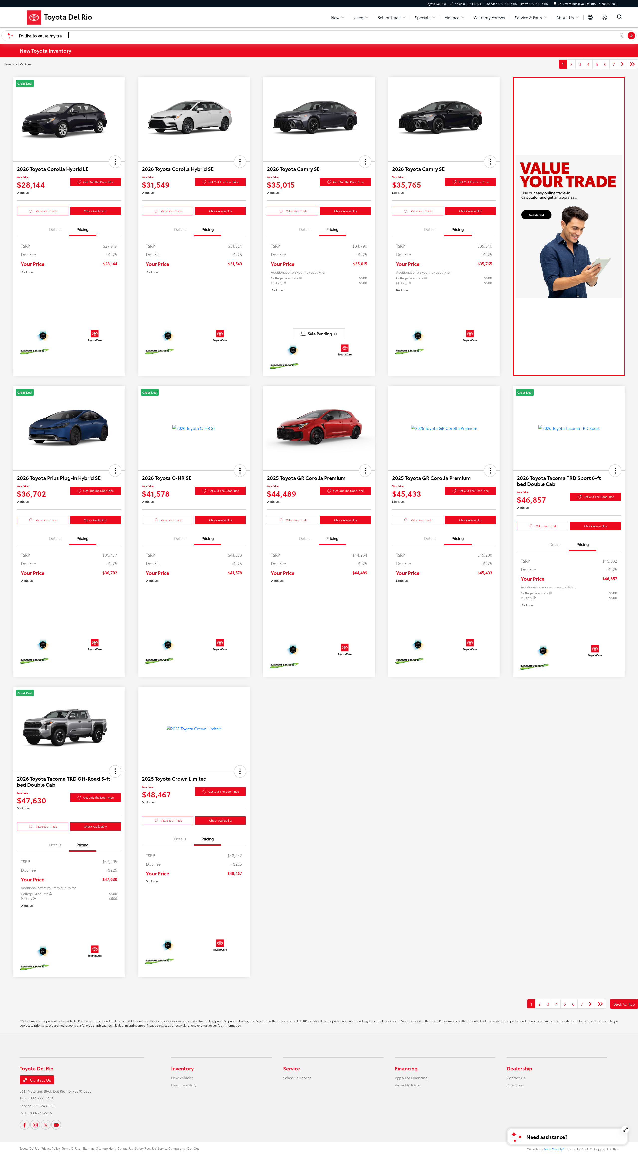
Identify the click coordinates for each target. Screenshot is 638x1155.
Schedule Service (297, 1077)
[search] (619, 17)
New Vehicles (182, 1077)
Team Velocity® (554, 1149)
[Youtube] (56, 1125)
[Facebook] (25, 1125)
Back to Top (624, 1004)
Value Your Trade (46, 211)
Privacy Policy (50, 1148)
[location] (555, 3)
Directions (515, 1084)
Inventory (182, 1068)
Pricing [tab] (83, 229)
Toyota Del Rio (29, 1148)
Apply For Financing (411, 1077)
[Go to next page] (622, 64)
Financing (406, 1068)
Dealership (519, 1068)
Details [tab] (55, 229)
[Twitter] (46, 1125)
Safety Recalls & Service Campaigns (160, 1148)
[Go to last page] (632, 64)
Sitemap (88, 1148)
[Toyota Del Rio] (76, 16)
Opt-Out (193, 1148)
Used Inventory (183, 1084)
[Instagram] (35, 1125)
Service (291, 1068)
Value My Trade (407, 1084)
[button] (115, 161)
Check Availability (95, 211)
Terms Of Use (71, 1148)
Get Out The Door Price (98, 182)
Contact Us (40, 1080)
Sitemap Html (105, 1148)
